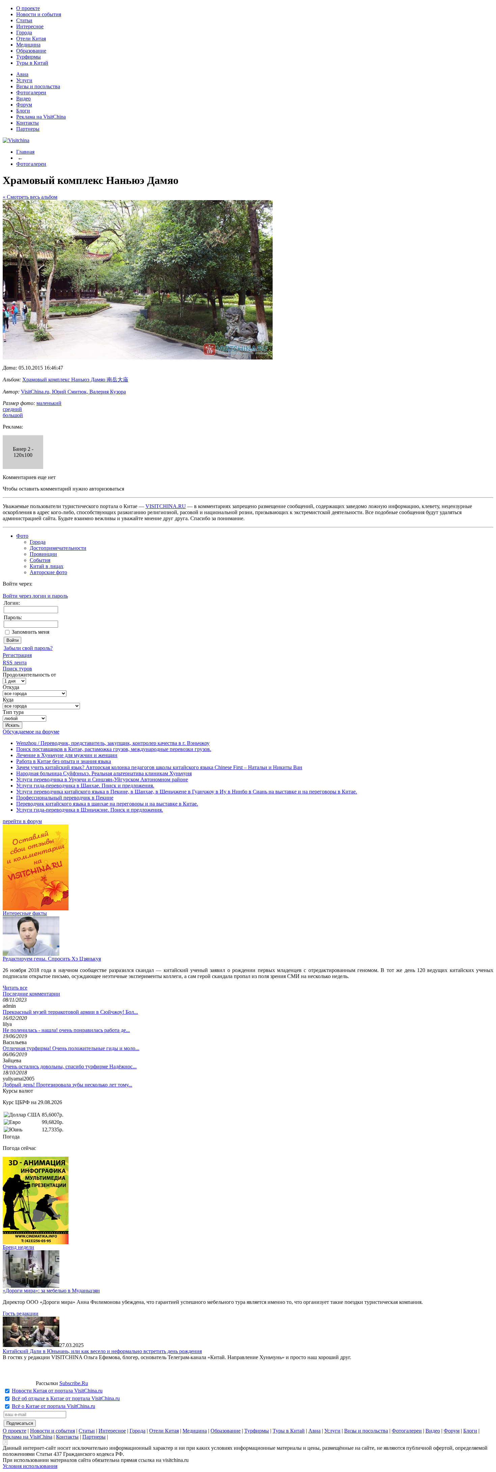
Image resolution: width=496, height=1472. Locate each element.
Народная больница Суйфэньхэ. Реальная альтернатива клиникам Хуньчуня (104, 773)
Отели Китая (31, 38)
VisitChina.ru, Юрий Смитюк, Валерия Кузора (73, 392)
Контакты (27, 123)
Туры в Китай (32, 63)
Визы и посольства (38, 86)
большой (13, 415)
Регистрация (17, 655)
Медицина (28, 45)
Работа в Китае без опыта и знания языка (63, 761)
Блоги (23, 111)
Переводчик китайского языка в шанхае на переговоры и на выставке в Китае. (107, 804)
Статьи (24, 20)
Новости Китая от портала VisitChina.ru (57, 1390)
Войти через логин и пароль (35, 596)
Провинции (43, 554)
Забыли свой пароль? (28, 648)
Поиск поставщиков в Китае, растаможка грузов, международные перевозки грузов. (113, 749)
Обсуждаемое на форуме (31, 731)
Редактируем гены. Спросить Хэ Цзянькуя (52, 959)
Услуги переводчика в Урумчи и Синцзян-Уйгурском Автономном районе (102, 779)
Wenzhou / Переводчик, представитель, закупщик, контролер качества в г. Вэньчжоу (113, 743)
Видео (23, 98)
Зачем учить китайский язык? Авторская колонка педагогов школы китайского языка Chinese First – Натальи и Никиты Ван (159, 767)
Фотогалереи (31, 92)
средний (12, 409)
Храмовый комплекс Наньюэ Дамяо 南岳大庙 (75, 379)
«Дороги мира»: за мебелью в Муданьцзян (51, 1290)
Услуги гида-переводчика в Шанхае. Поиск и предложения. (85, 785)
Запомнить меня (30, 632)
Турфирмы (28, 57)
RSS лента (15, 662)
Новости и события (38, 14)
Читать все (15, 988)
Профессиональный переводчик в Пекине (64, 798)
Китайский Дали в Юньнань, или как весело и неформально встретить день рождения (102, 1351)
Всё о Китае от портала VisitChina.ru (53, 1406)
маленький (48, 403)
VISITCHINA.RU (165, 506)
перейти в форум (22, 821)
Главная (25, 152)
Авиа (22, 74)
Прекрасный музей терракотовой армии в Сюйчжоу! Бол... (70, 1012)
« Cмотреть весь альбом (30, 197)
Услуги (24, 80)
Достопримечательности (58, 548)
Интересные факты (25, 913)
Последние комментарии (31, 994)
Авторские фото (48, 572)
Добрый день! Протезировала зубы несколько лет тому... (67, 1085)
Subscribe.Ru (73, 1383)
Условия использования (30, 1466)
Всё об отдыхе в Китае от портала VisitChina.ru (66, 1398)
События (40, 560)
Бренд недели (18, 1247)
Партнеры (27, 129)
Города (24, 32)
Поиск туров (17, 668)
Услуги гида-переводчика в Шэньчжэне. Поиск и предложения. (89, 810)
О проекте (28, 8)
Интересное (30, 26)
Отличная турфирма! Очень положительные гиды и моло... (71, 1048)
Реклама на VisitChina (41, 117)
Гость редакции (20, 1313)
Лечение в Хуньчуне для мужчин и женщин (66, 755)
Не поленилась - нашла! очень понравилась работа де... (66, 1030)
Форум (24, 104)
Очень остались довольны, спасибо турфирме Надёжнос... (70, 1066)
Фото (22, 536)
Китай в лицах (46, 566)
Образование (31, 51)
